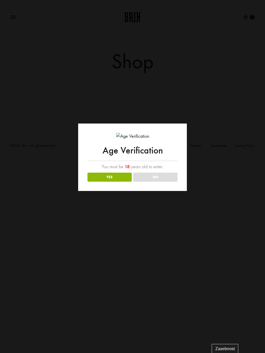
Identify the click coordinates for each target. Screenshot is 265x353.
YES (109, 177)
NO (155, 177)
